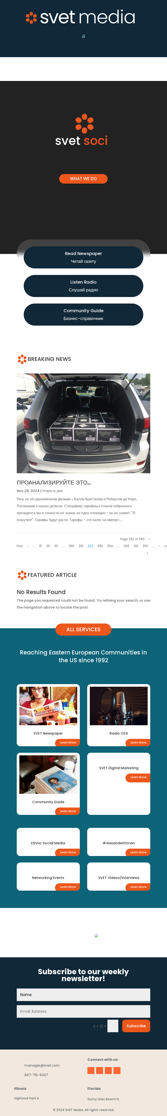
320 (145, 546)
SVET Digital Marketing (119, 768)
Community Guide (48, 801)
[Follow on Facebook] (70, 50)
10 (40, 546)
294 (110, 546)
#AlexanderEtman (119, 843)
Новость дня (52, 490)
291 (81, 546)
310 (136, 546)
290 (71, 546)
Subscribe (136, 1026)
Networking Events (48, 877)
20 (48, 546)
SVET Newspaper (48, 733)
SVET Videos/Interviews (118, 877)
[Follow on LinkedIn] (87, 50)
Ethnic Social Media (48, 843)
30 (56, 546)
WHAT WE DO (83, 179)
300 (126, 546)
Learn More (68, 742)
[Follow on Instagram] (79, 50)
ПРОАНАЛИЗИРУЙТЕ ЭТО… (54, 482)
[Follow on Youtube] (96, 50)
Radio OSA (119, 733)
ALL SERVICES (83, 629)
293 (100, 546)
